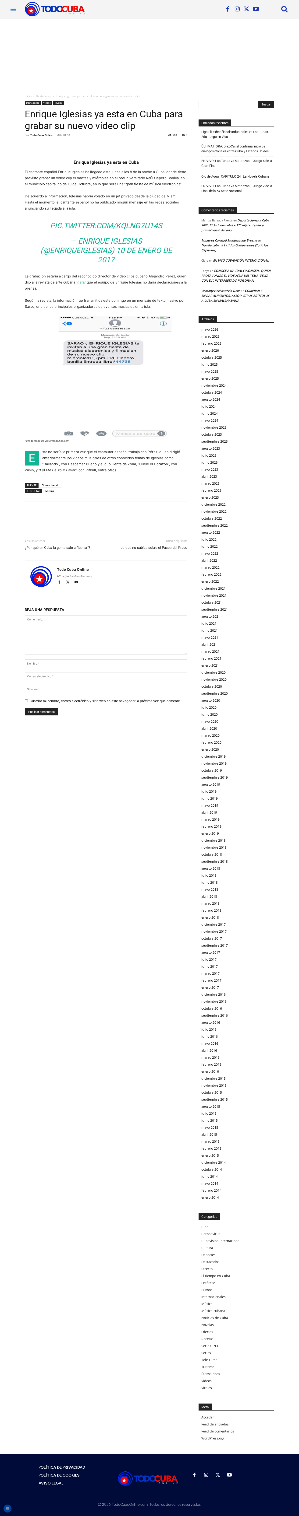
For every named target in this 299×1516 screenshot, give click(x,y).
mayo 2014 (209, 1183)
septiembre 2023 (214, 441)
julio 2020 (209, 707)
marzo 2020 (210, 735)
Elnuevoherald (50, 485)
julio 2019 (209, 791)
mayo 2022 (209, 553)
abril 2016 (209, 1050)
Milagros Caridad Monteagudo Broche (229, 240)
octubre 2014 (211, 1169)
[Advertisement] (149, 53)
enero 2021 (210, 665)
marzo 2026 (210, 336)
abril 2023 (209, 476)
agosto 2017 (210, 952)
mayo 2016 (209, 1043)
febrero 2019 (211, 826)
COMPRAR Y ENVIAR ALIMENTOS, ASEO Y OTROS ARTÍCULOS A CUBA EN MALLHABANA (235, 296)
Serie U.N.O (210, 1346)
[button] (284, 9)
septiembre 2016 (214, 1015)
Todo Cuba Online (41, 135)
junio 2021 (209, 630)
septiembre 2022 (214, 525)
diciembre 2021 (213, 588)
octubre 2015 (211, 1092)
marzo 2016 (210, 1057)
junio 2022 (209, 546)
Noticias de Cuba (214, 1318)
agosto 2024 (210, 399)
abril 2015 (209, 1134)
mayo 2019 (209, 805)
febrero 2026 (211, 343)
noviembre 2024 (214, 385)
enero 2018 (210, 917)
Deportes (208, 1255)
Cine (204, 1227)
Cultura (207, 1248)
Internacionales (213, 1297)
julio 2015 (209, 1113)
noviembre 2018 (214, 847)
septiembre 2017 (214, 945)
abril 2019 (209, 812)
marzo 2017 (210, 973)
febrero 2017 (211, 980)
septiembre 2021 (214, 609)
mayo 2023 (209, 469)
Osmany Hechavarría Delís (220, 291)
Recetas (207, 1339)
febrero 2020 (211, 742)
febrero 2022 (211, 574)
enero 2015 (210, 1155)
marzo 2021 (210, 651)
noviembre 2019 (214, 763)
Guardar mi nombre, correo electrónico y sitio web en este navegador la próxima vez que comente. (105, 701)
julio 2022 (209, 539)
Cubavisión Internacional (220, 1241)
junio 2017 (209, 966)
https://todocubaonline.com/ (74, 576)
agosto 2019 (210, 784)
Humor (206, 1290)
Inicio (28, 96)
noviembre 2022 (214, 511)
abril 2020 (209, 728)
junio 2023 (209, 462)
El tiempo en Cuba (215, 1276)
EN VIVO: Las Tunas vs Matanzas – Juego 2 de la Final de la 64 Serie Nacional (236, 188)
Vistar (81, 282)
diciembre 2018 (213, 840)
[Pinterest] (51, 145)
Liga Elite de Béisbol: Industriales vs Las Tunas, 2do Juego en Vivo (235, 134)
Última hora (210, 1374)
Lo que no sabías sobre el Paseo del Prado (154, 548)
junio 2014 (209, 1176)
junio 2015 (209, 1120)
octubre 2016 (211, 1008)
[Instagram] (237, 9)
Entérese (208, 1283)
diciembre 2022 (213, 504)
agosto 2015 (210, 1106)
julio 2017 (209, 959)
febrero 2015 (211, 1148)
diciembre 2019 (213, 756)
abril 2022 (209, 560)
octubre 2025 (211, 357)
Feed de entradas (215, 1424)
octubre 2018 (211, 854)
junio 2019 (209, 798)
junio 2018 (209, 882)
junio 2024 (209, 413)
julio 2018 (209, 875)
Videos (47, 102)
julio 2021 (209, 623)
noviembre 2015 (214, 1085)
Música (59, 102)
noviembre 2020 (214, 679)
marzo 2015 (210, 1141)
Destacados (43, 96)
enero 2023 (210, 497)
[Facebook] (227, 9)
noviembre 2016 (214, 1001)
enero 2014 (210, 1197)
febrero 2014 (211, 1190)
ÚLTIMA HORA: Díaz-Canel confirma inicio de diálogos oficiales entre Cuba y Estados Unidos (235, 148)
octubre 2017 (211, 938)
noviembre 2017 (214, 931)
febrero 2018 (211, 910)
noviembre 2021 (214, 595)
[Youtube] (255, 9)
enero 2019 (210, 833)
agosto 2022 (210, 532)
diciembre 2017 (213, 924)
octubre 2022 (211, 518)
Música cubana (213, 1311)
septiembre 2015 (214, 1099)
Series (206, 1353)
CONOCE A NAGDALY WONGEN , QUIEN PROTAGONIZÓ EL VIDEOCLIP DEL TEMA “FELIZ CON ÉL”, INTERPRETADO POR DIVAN (236, 276)
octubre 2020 (211, 686)
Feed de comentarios (217, 1431)
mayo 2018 (209, 889)
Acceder (207, 1417)
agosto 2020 (210, 700)
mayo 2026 (209, 329)
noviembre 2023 (214, 427)
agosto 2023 (210, 448)
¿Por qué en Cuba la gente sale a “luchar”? (57, 548)
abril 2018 (209, 896)
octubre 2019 (211, 770)
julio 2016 (209, 1029)
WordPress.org (212, 1438)
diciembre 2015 (213, 1078)
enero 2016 (210, 1071)
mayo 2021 (209, 637)
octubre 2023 (211, 434)
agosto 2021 (210, 616)
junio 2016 (209, 1036)
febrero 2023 (211, 490)
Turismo (207, 1367)
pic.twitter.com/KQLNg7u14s (106, 225)
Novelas (207, 1325)
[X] (246, 9)
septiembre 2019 (214, 777)
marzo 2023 (210, 483)
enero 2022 (210, 581)
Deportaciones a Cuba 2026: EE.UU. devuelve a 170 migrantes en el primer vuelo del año (235, 225)
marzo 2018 (210, 903)
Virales (206, 1388)
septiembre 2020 (214, 693)
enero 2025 (210, 378)
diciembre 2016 (213, 994)
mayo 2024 (209, 420)
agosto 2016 (210, 1022)
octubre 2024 (211, 392)
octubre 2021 (211, 602)
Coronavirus (210, 1234)
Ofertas (207, 1332)
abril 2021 (209, 644)
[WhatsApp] (61, 145)
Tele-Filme (209, 1360)
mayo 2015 (209, 1127)
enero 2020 (210, 749)
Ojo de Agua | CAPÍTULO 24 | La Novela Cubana (235, 176)
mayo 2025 (209, 371)
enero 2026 (210, 350)
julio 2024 (209, 406)
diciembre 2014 (213, 1162)
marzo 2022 (210, 567)
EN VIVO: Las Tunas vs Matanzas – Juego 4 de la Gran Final (236, 163)
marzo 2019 (210, 819)
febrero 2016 (211, 1064)
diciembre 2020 (213, 672)
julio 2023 (209, 455)
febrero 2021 (211, 658)
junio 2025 (209, 364)
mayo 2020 (209, 721)
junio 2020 (209, 714)
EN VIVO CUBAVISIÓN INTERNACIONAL (241, 260)
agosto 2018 (210, 868)
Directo (207, 1269)
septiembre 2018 (214, 861)
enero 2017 (210, 987)
